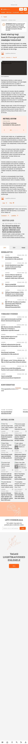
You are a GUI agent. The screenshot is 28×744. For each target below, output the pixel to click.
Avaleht (3, 12)
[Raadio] (12, 742)
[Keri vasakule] (4, 130)
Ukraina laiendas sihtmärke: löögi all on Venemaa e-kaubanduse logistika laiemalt (10, 328)
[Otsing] (16, 742)
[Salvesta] (26, 255)
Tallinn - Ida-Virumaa (6, 409)
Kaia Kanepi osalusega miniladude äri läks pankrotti (6, 456)
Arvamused (16, 12)
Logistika (13, 215)
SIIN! (6, 87)
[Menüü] (2, 742)
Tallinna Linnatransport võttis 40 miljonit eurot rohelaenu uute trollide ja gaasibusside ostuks (14, 293)
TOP (6, 299)
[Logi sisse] (25, 742)
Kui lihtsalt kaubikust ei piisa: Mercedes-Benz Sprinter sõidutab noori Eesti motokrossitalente (11, 229)
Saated (3, 358)
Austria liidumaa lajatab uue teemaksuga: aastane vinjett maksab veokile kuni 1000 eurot (14, 276)
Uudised (7, 255)
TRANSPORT (4, 20)
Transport (4, 215)
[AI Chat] (21, 742)
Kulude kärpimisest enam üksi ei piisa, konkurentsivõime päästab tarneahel (14, 266)
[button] (10, 528)
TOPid (21, 12)
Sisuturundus (9, 223)
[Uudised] (7, 742)
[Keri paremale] (23, 130)
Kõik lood (8, 12)
